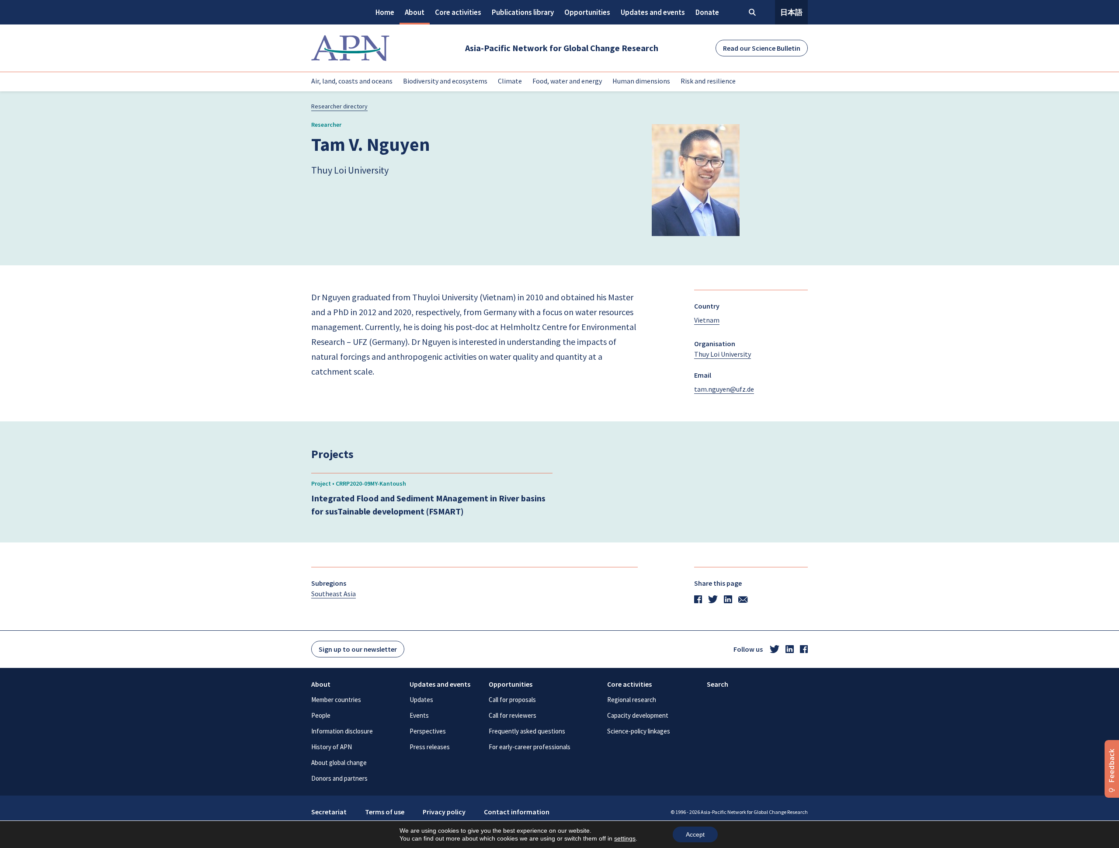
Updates (421, 699)
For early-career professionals (529, 747)
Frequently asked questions (527, 731)
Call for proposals (512, 699)
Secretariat (329, 811)
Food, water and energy (567, 80)
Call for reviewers (512, 715)
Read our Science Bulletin (761, 48)
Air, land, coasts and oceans (352, 80)
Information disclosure (342, 731)
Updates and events (653, 12)
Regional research (631, 699)
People (320, 715)
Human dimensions (641, 80)
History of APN (331, 747)
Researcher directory (339, 106)
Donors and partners (339, 778)
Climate (510, 80)
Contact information (516, 811)
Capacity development (637, 715)
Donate (707, 12)
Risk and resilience (708, 80)
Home (384, 12)
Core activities (458, 12)
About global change (339, 762)
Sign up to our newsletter (358, 649)
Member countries (336, 699)
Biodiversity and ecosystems (445, 80)
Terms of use (384, 811)
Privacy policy (444, 811)
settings (625, 838)
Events (419, 715)
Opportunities (587, 12)
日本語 (791, 12)
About (414, 12)
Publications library (523, 12)
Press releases (430, 747)
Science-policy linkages (638, 731)
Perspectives (428, 731)
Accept (695, 834)
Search (717, 684)
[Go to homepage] (350, 48)
